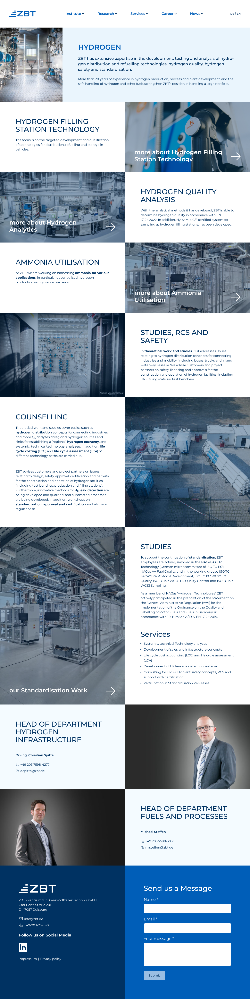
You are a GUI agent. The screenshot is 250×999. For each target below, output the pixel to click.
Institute (73, 14)
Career (168, 14)
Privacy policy (50, 959)
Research (105, 14)
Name (151, 899)
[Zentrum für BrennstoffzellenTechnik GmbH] (23, 14)
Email (150, 919)
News (195, 14)
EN (239, 13)
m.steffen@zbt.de (159, 847)
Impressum (28, 959)
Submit (154, 975)
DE (232, 13)
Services (137, 14)
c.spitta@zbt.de (32, 771)
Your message (159, 938)
